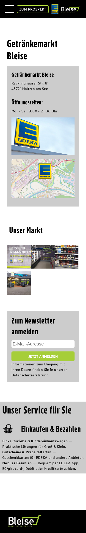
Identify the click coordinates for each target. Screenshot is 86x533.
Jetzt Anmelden (43, 356)
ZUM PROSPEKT (32, 9)
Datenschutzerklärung (30, 375)
